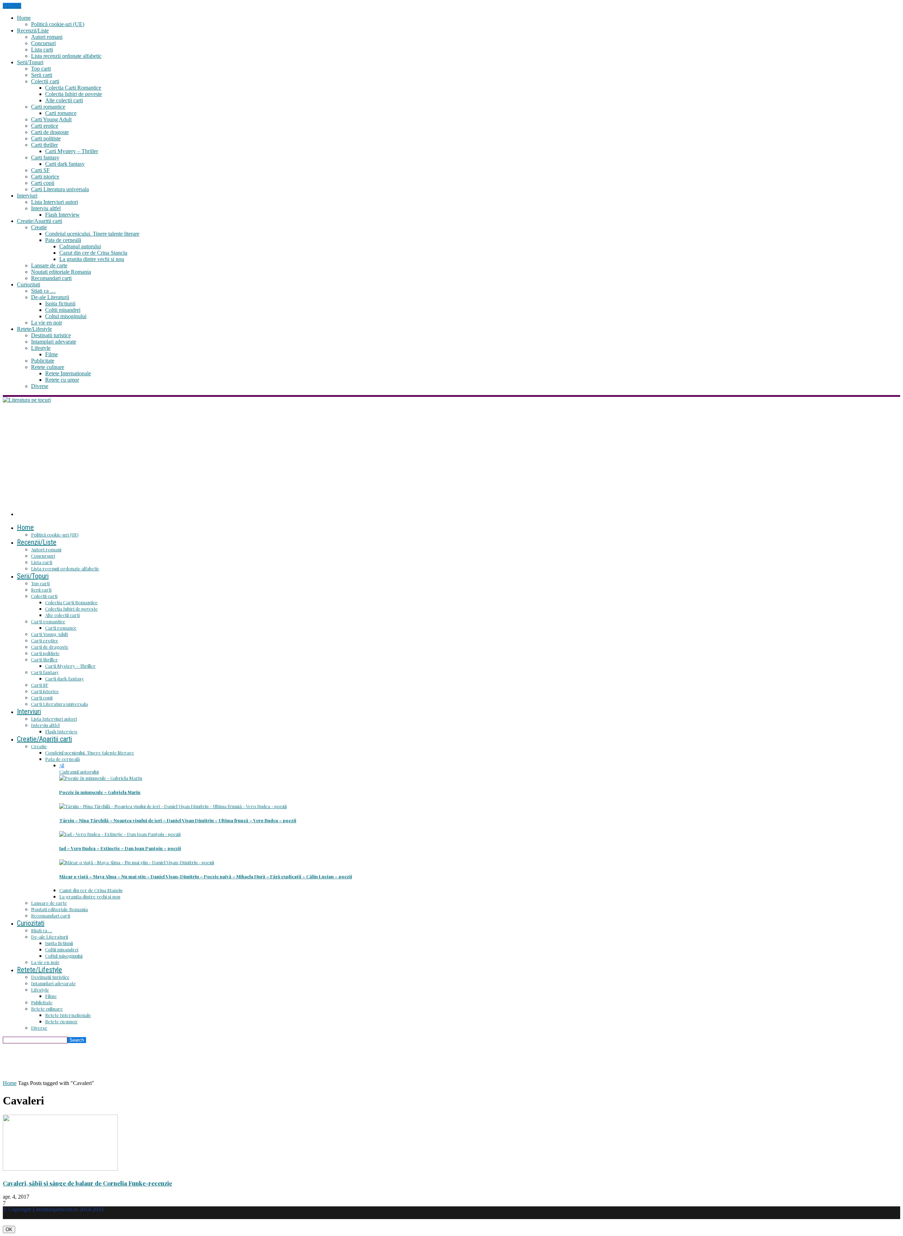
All (61, 765)
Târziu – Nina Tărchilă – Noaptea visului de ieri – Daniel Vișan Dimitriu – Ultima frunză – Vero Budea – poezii (177, 820)
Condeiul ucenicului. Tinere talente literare (92, 234)
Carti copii (42, 183)
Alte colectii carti (64, 100)
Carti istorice (45, 177)
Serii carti (41, 75)
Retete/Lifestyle (34, 329)
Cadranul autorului (80, 246)
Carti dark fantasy (65, 164)
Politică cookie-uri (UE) (57, 24)
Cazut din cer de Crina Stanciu (93, 253)
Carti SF (40, 170)
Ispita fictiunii (60, 304)
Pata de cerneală (63, 240)
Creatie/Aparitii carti (39, 221)
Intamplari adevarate (53, 342)
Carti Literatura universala (60, 189)
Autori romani (46, 37)
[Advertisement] (451, 456)
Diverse (39, 386)
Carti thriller (44, 145)
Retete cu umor (62, 380)
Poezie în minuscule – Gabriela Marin (99, 792)
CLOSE (12, 6)
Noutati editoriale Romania (61, 272)
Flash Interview (62, 215)
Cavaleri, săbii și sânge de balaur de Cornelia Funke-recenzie (87, 1183)
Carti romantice (48, 107)
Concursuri (43, 43)
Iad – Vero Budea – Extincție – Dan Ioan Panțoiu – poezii (120, 848)
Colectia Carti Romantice (73, 88)
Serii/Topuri (30, 62)
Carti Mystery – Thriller (71, 151)
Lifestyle (40, 348)
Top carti (41, 69)
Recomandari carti (51, 278)
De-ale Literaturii (50, 297)
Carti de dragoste (50, 132)
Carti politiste (46, 138)
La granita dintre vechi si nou (91, 259)
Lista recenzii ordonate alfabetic (66, 56)
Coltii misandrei (62, 310)
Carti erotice (44, 126)
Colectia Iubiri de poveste (73, 94)
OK (9, 1229)
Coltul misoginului (65, 316)
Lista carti (42, 50)
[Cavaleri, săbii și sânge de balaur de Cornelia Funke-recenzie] (60, 1169)
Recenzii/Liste (33, 31)
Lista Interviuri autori (54, 202)
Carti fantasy (45, 157)
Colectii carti (45, 81)
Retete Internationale (68, 373)
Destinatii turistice (51, 335)
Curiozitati (28, 284)
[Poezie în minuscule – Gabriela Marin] (100, 778)
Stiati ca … (43, 291)
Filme (51, 354)
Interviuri (27, 196)
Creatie (39, 227)
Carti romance (61, 113)
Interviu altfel (46, 208)
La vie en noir (46, 323)
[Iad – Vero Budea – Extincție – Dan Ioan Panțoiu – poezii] (120, 834)
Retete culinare (47, 367)
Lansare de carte (49, 265)
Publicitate (42, 361)
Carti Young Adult (51, 119)
